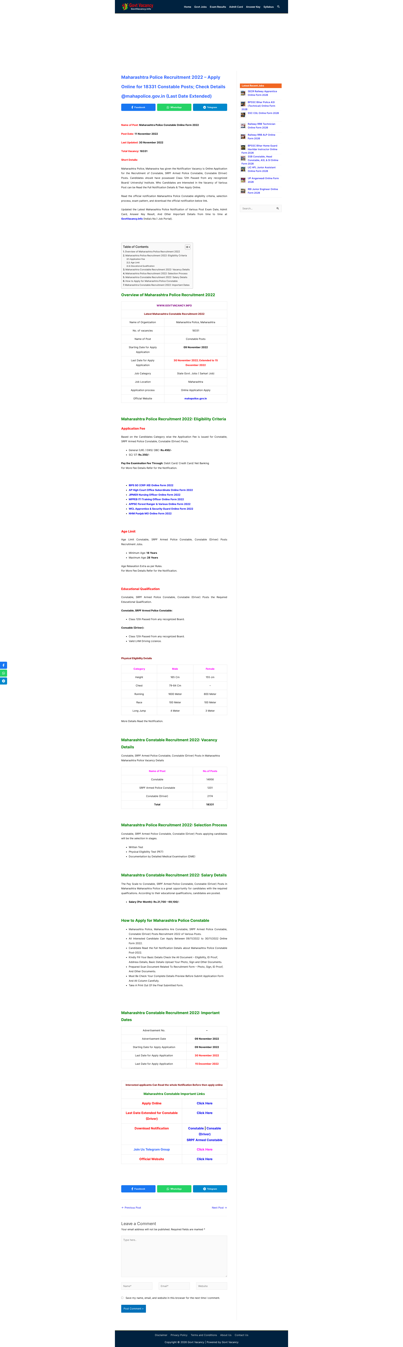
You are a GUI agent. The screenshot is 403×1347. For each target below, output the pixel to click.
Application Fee (137, 259)
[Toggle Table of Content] (186, 247)
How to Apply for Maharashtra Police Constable (151, 281)
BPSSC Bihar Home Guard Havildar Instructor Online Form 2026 (259, 149)
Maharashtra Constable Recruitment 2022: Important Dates (157, 285)
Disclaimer (161, 1335)
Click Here (205, 1103)
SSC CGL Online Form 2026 (263, 113)
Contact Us (241, 1335)
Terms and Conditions (204, 1335)
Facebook (139, 107)
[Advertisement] (201, 37)
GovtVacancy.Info (132, 218)
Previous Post (131, 1207)
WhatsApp (176, 107)
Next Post (219, 1207)
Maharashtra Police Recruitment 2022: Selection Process (156, 273)
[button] (278, 6)
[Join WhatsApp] (3, 673)
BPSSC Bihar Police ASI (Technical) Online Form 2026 (258, 106)
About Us (225, 1335)
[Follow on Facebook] (3, 665)
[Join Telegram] (3, 681)
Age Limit (135, 262)
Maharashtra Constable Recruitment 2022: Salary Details (156, 277)
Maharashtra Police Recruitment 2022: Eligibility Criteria (156, 255)
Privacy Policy (179, 1335)
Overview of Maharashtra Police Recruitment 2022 (152, 251)
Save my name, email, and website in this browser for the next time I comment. (173, 1297)
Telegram (212, 107)
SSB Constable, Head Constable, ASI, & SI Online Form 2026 (259, 160)
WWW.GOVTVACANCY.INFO (174, 305)
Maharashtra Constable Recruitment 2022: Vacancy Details (157, 269)
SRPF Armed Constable (204, 1140)
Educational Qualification (143, 266)
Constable (196, 1128)
